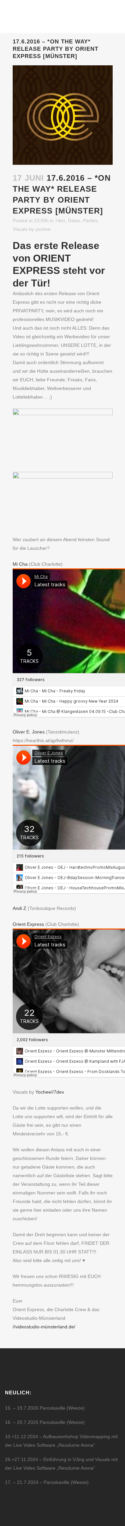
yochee (43, 229)
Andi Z (19, 908)
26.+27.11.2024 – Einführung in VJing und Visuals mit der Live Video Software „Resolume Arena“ (61, 1464)
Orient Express (28, 924)
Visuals (20, 229)
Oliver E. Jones (29, 731)
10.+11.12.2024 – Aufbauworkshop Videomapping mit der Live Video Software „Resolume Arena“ (61, 1441)
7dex (60, 220)
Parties (90, 220)
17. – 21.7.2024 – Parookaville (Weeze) (47, 1482)
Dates (74, 220)
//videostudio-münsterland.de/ (44, 1326)
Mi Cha (20, 564)
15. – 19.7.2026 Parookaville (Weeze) (45, 1408)
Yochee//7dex (49, 1092)
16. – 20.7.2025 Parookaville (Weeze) (45, 1422)
